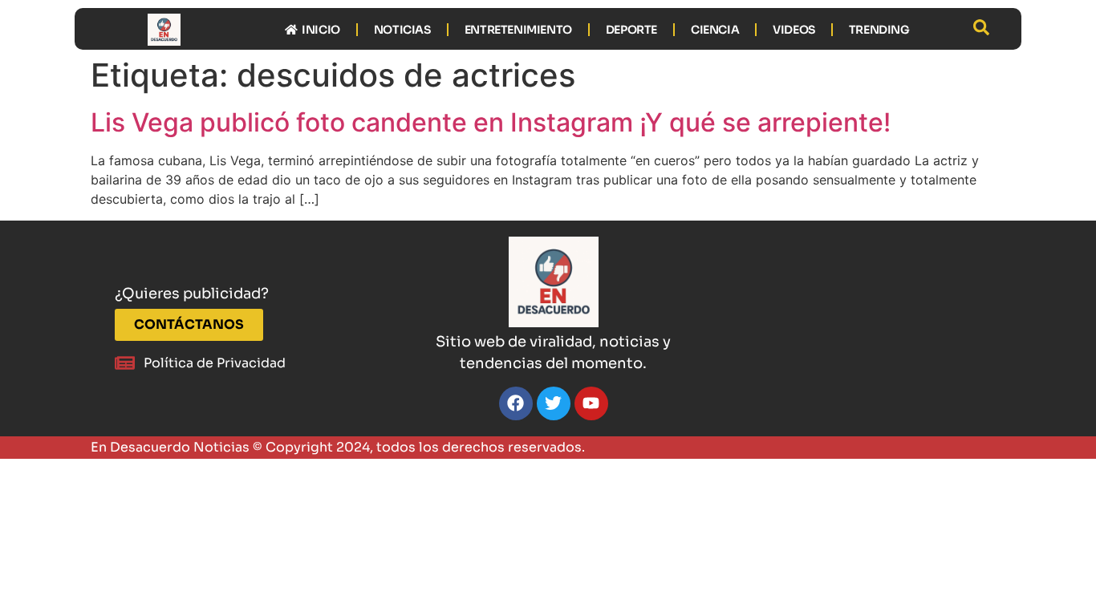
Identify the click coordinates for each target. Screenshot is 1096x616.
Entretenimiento (518, 29)
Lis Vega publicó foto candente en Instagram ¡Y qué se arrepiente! (491, 122)
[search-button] (981, 27)
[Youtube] (591, 403)
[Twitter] (553, 403)
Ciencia (715, 29)
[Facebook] (516, 403)
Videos (794, 29)
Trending (879, 29)
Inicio (319, 29)
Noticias (402, 29)
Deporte (631, 29)
